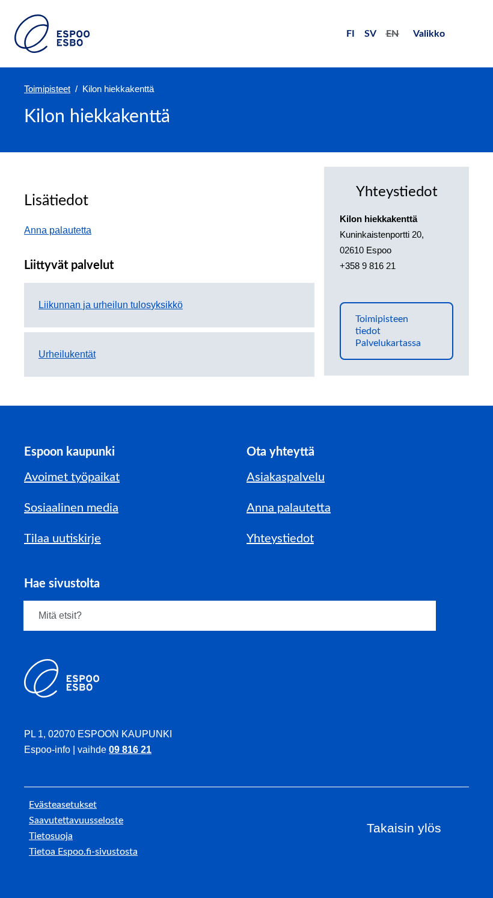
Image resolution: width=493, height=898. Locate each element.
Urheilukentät (67, 354)
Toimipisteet (47, 89)
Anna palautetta (63, 230)
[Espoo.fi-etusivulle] (52, 33)
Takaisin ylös (404, 828)
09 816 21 (130, 750)
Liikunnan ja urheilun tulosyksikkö (110, 305)
